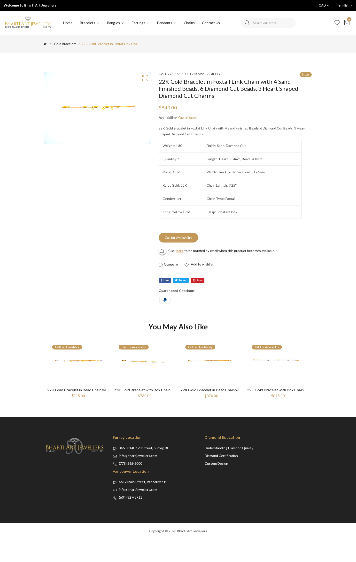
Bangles (114, 23)
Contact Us (211, 23)
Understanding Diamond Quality (229, 448)
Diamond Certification (221, 456)
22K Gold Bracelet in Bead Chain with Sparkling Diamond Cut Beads (236, 389)
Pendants (165, 23)
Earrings (139, 23)
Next (306, 74)
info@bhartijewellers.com (138, 456)
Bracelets (88, 23)
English (344, 5)
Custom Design (216, 463)
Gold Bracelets (65, 44)
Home (67, 23)
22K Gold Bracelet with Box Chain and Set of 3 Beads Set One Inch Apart (174, 389)
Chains (189, 23)
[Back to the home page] (45, 44)
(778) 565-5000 (130, 463)
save (199, 280)
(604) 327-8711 (130, 497)
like (166, 280)
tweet (183, 280)
